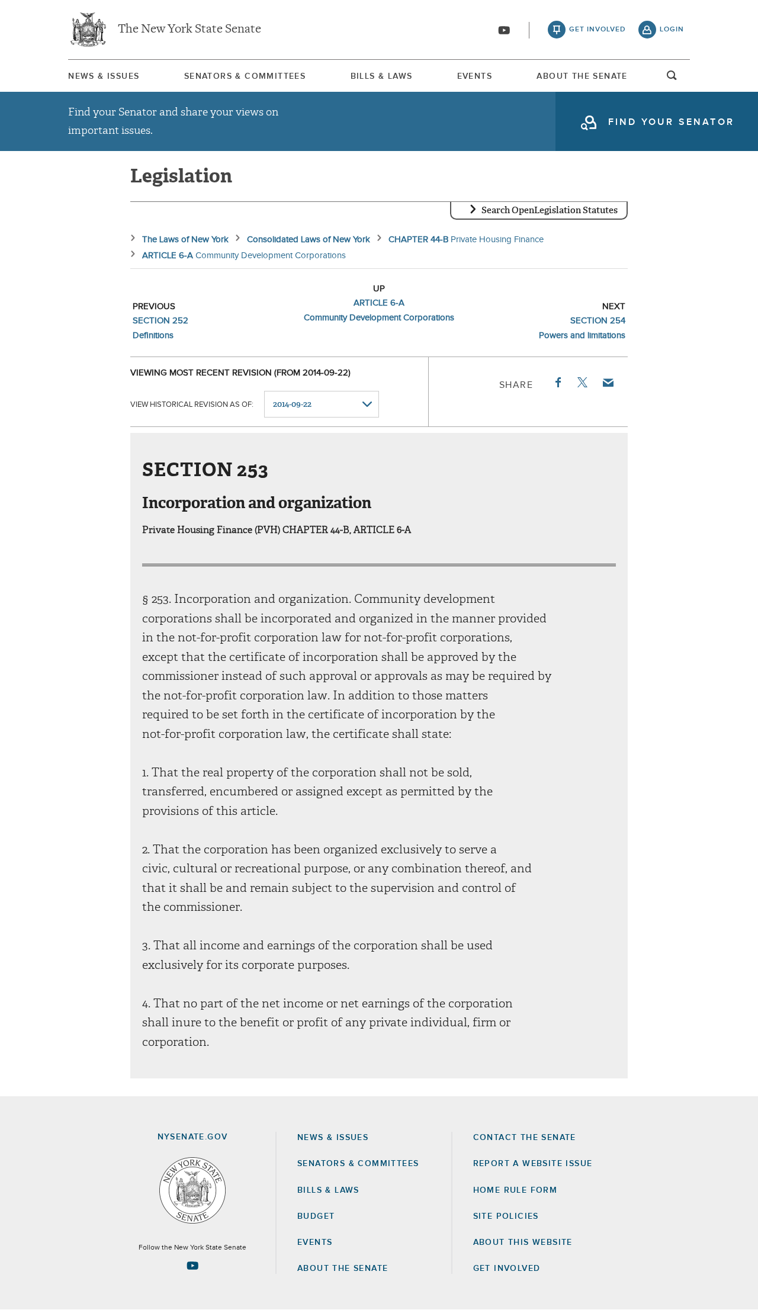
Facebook (557, 382)
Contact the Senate (524, 1138)
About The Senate (582, 76)
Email (607, 382)
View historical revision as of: (191, 405)
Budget (316, 1216)
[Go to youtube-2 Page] (192, 1266)
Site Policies (506, 1216)
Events (474, 76)
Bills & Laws (382, 76)
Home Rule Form (515, 1190)
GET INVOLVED (507, 1268)
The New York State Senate (189, 30)
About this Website (523, 1242)
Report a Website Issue (533, 1164)
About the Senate (342, 1268)
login (672, 29)
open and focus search (672, 79)
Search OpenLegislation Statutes (549, 210)
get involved (597, 29)
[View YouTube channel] (504, 30)
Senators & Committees (245, 76)
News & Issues (103, 76)
